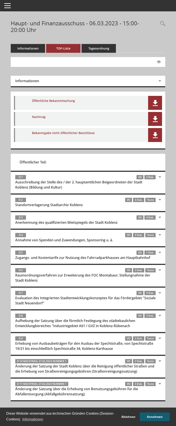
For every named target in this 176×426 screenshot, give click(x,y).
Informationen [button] (32, 419)
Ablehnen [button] (128, 416)
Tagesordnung (98, 48)
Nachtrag (39, 117)
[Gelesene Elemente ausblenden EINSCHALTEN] (158, 62)
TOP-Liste (63, 48)
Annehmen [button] (155, 416)
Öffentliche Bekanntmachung (53, 101)
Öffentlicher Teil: (33, 162)
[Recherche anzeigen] (161, 23)
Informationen (28, 48)
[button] (155, 103)
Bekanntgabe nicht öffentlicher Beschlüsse (63, 133)
